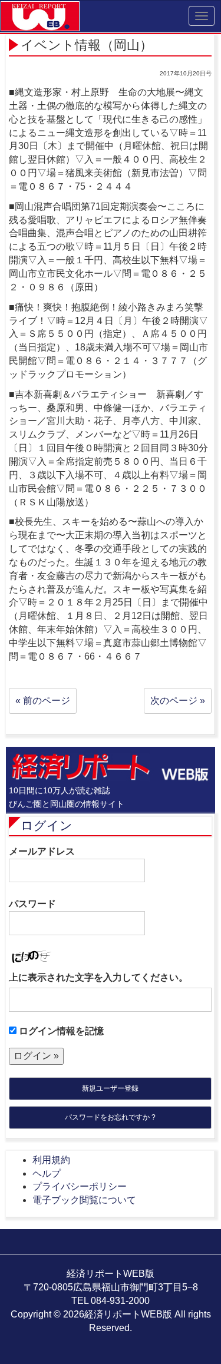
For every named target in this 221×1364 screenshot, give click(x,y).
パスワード (32, 904)
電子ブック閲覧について (84, 1200)
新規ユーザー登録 (110, 1088)
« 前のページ (42, 701)
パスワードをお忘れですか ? (110, 1117)
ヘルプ (46, 1173)
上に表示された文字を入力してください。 (98, 977)
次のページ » (177, 701)
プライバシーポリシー (79, 1186)
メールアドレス (42, 851)
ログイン (46, 825)
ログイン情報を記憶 (60, 1031)
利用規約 (51, 1160)
